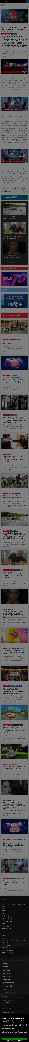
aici (3, 1026)
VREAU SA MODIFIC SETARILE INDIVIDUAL (14, 1040)
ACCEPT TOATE (14, 1038)
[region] (14, 1028)
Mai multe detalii (7, 1021)
